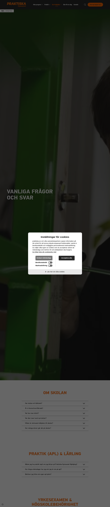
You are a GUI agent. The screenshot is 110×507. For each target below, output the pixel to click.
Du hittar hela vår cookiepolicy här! (44, 252)
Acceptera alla (66, 258)
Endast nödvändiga (44, 258)
